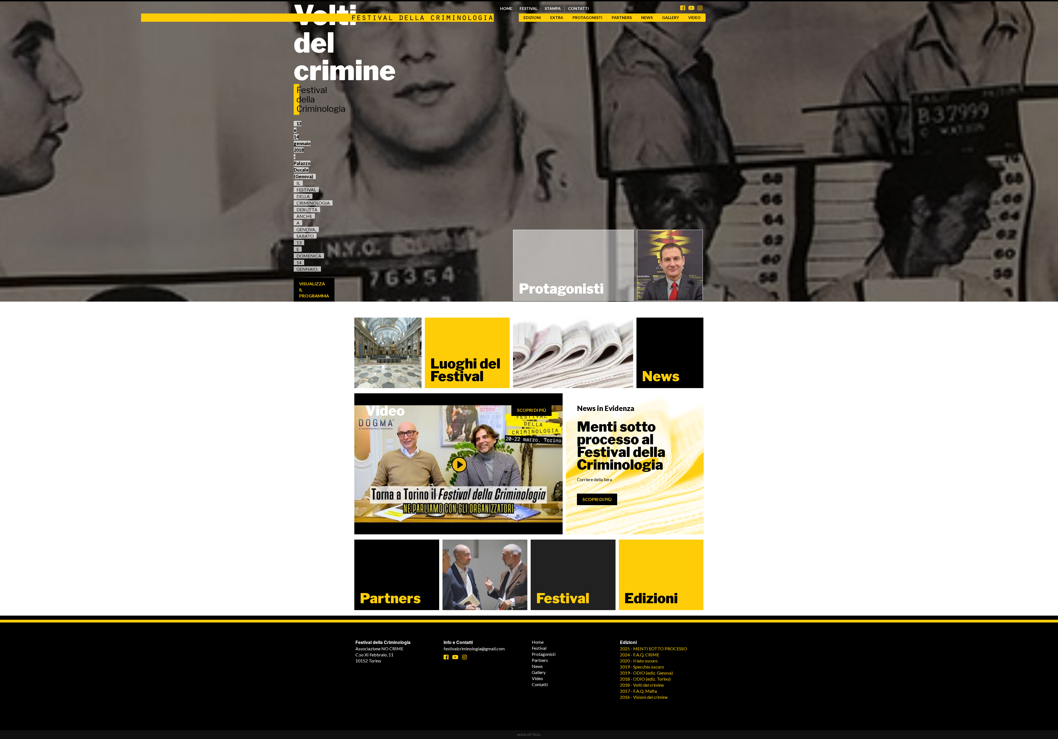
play (459, 464)
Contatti (540, 684)
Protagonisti (587, 17)
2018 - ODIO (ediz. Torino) (645, 678)
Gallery (670, 17)
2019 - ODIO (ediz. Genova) (646, 672)
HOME (506, 8)
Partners (622, 17)
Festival (539, 648)
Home (538, 642)
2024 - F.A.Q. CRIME (639, 654)
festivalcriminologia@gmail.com (474, 648)
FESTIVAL (528, 8)
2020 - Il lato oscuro (639, 660)
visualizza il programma (314, 289)
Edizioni (532, 17)
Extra (556, 17)
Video (694, 17)
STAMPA (553, 8)
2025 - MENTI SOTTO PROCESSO (653, 648)
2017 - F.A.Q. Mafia (638, 691)
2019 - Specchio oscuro (642, 666)
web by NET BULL (529, 734)
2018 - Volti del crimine (642, 684)
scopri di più (531, 410)
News (647, 17)
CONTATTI (578, 8)
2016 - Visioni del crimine (644, 697)
